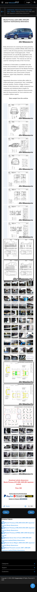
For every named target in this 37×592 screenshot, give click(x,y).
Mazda (7, 506)
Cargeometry (18, 578)
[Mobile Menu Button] (2, 2)
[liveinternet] (31, 583)
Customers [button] (5, 571)
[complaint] (26, 506)
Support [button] (4, 567)
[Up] (32, 586)
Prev (6, 512)
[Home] (2, 12)
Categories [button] (5, 563)
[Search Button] (34, 2)
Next (31, 512)
